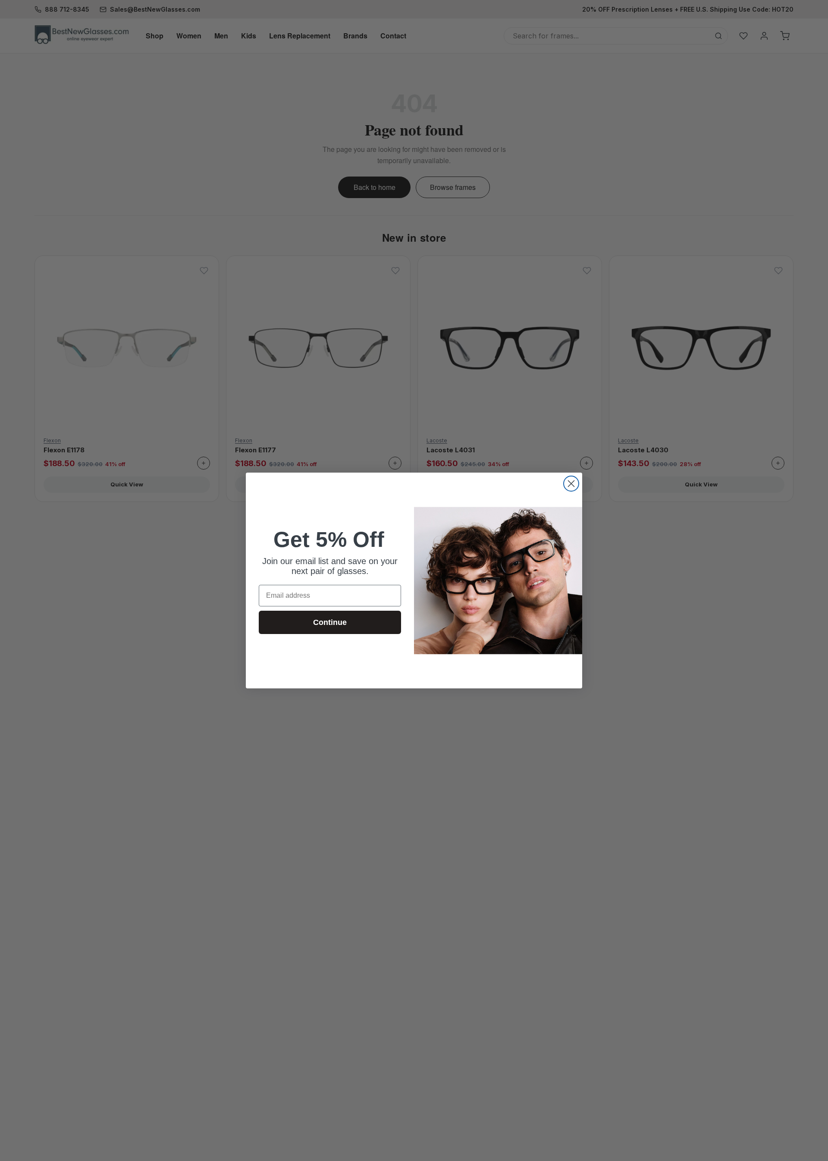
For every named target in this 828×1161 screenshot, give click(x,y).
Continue (330, 622)
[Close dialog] (571, 483)
